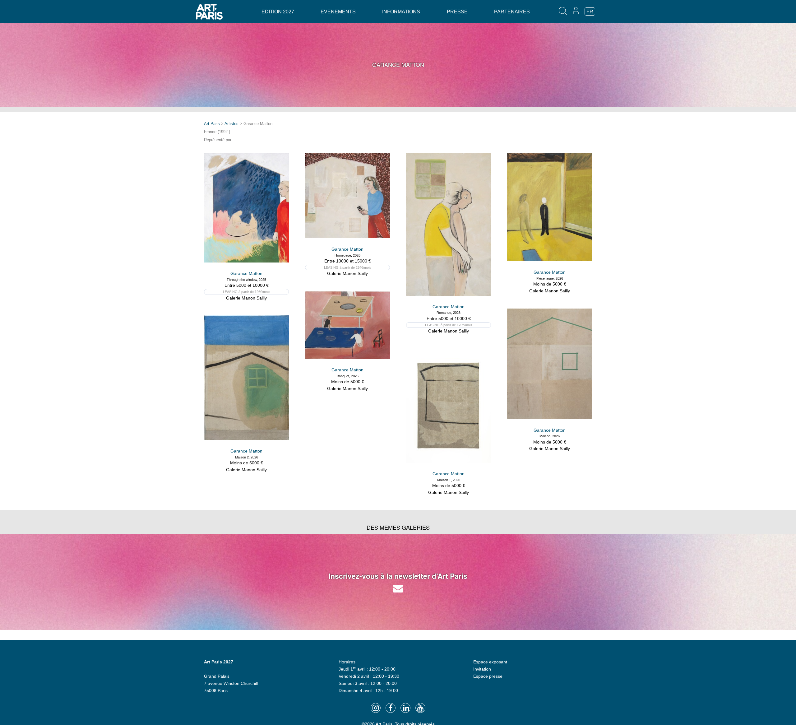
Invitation (482, 669)
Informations (401, 11)
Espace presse (487, 676)
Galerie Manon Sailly (246, 297)
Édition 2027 (277, 11)
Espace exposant (490, 661)
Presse (457, 11)
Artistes (231, 123)
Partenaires (512, 11)
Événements (338, 11)
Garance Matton (246, 273)
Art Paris (212, 123)
